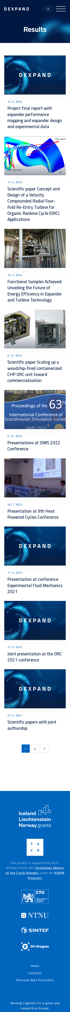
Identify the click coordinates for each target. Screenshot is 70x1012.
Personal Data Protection (35, 980)
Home (35, 965)
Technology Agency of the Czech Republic (35, 870)
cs (48, 9)
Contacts (35, 973)
